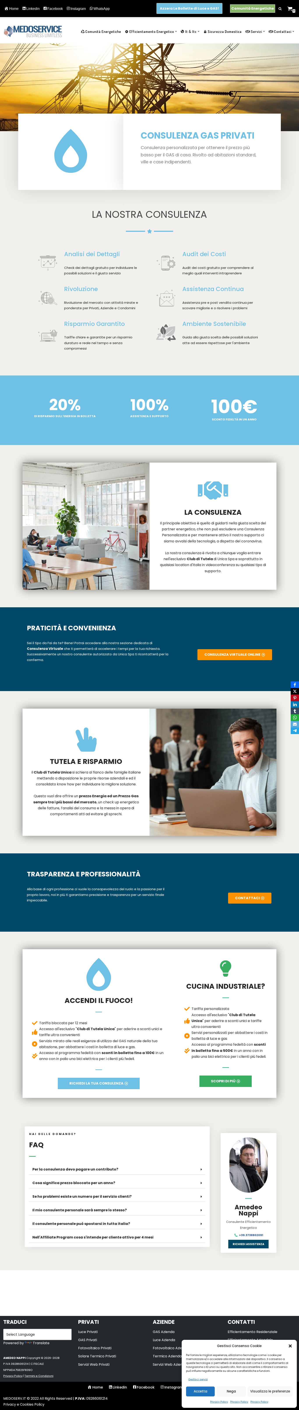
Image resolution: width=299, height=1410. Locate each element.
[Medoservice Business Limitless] (32, 31)
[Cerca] (280, 8)
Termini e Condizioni (39, 1376)
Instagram (78, 9)
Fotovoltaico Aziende (171, 1348)
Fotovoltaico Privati (94, 1348)
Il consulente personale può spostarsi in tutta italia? (81, 1223)
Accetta (200, 1391)
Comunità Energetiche (252, 8)
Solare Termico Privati (97, 1356)
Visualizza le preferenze (270, 1391)
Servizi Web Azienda (170, 1364)
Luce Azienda (164, 1339)
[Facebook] (295, 684)
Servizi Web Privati (93, 1364)
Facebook (55, 9)
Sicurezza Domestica (225, 31)
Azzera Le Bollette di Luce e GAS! (189, 8)
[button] (290, 1346)
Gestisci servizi (198, 1379)
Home (14, 9)
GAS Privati (87, 1339)
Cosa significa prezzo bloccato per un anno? (73, 1182)
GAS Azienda (163, 1331)
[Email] (295, 724)
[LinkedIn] (295, 704)
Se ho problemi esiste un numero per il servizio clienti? (82, 1196)
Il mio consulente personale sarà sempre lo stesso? (79, 1210)
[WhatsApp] (295, 717)
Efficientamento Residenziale (252, 1331)
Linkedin (33, 9)
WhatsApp (101, 9)
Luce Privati (88, 1331)
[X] (295, 691)
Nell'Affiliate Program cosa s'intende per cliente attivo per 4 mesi (92, 1237)
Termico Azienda (167, 1356)
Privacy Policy (219, 1402)
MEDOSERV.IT (14, 1398)
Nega (231, 1391)
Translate (41, 1343)
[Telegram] (295, 730)
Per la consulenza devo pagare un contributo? (75, 1169)
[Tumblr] (295, 711)
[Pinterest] (295, 698)
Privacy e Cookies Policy (23, 1404)
